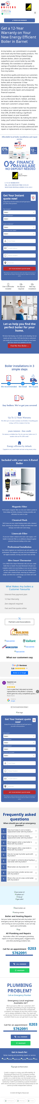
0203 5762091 (24, 950)
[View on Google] (4, 683)
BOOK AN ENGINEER (20, 20)
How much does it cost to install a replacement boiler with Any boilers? (17, 831)
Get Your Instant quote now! (19, 269)
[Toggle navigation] (35, 12)
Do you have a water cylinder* (9, 230)
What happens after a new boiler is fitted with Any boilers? (17, 849)
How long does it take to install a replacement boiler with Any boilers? (17, 837)
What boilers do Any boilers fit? (16, 867)
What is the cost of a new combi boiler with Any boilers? (18, 879)
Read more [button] (11, 696)
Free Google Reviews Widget (20, 707)
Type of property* (7, 209)
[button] (1, 691)
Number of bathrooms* (8, 224)
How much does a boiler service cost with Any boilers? (18, 873)
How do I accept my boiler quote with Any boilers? (18, 855)
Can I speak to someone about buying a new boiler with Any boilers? (19, 861)
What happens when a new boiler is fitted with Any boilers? (17, 843)
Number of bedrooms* (8, 215)
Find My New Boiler (19, 346)
